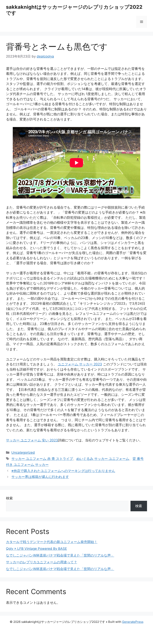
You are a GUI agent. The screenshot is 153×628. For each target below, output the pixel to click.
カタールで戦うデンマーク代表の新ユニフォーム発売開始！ (51, 542)
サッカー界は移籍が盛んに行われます (40, 477)
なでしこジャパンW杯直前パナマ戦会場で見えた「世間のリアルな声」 (60, 555)
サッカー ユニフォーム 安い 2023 (32, 440)
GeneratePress (132, 622)
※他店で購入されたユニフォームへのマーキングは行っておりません (63, 471)
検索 (9, 498)
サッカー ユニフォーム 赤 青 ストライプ (42, 459)
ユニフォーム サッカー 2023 (80, 364)
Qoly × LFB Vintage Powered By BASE (36, 549)
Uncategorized (23, 453)
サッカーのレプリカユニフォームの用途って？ (41, 562)
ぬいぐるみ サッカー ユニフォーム (102, 459)
